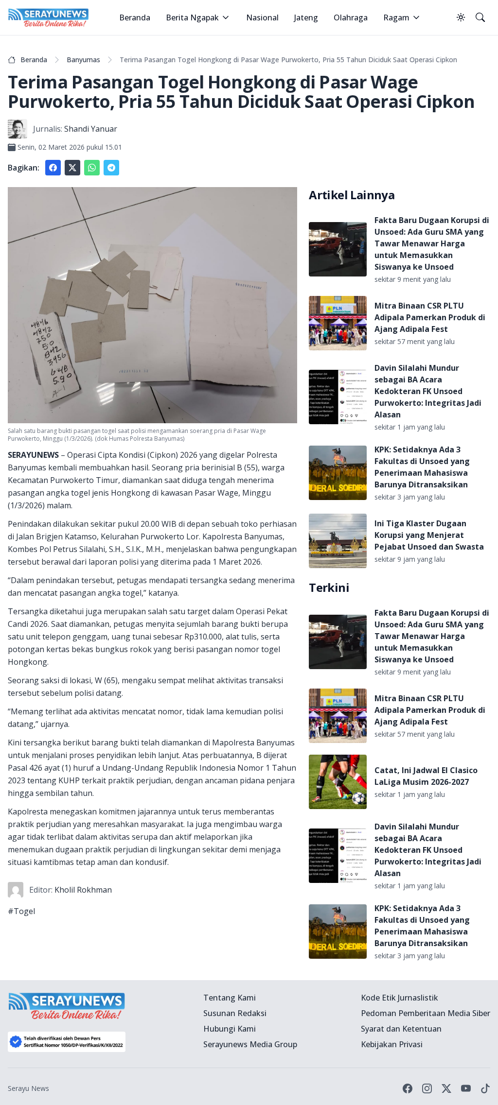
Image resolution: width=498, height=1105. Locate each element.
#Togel (21, 911)
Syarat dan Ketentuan (401, 1028)
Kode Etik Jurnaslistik (399, 997)
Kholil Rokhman (83, 889)
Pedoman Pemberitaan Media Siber (425, 1013)
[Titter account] (446, 1088)
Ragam (396, 17)
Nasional (262, 17)
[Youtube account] (466, 1088)
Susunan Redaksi (235, 1013)
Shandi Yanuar (90, 128)
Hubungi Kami (229, 1028)
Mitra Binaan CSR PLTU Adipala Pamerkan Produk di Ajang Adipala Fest (429, 317)
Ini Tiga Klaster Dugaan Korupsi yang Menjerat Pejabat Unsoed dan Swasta (429, 535)
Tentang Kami (229, 997)
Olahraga (351, 17)
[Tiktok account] (485, 1088)
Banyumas (83, 59)
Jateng (306, 17)
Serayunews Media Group (250, 1044)
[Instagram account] (427, 1088)
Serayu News (28, 1088)
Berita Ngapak (192, 17)
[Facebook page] (407, 1088)
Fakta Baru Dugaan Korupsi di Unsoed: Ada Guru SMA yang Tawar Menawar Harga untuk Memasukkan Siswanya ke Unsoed (431, 243)
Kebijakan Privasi (392, 1044)
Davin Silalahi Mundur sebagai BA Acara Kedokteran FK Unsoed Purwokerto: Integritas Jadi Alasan (427, 391)
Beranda (134, 17)
